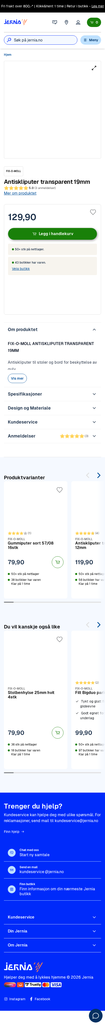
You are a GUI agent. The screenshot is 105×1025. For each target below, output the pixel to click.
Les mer (98, 6)
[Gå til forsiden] (15, 22)
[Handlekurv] (94, 22)
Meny (93, 40)
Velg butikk (21, 269)
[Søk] (9, 40)
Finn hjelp (11, 832)
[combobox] (45, 40)
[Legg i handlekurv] (57, 562)
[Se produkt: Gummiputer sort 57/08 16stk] (35, 540)
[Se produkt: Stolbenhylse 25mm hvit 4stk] (35, 700)
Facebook (42, 999)
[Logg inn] (78, 22)
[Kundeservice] (55, 22)
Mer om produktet (20, 193)
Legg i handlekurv (56, 233)
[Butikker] (66, 22)
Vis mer (17, 378)
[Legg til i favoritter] (93, 212)
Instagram (17, 999)
